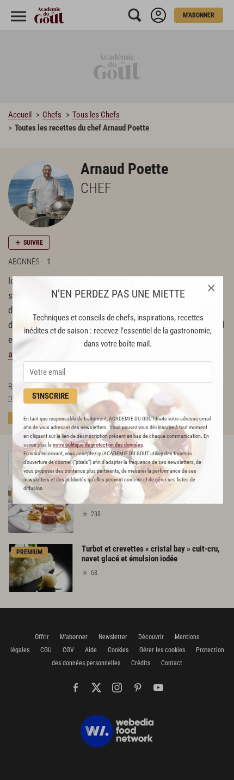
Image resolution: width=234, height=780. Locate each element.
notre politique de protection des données (98, 445)
